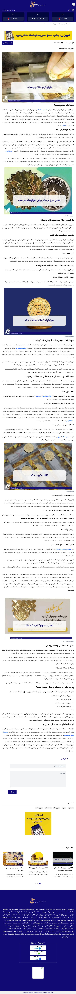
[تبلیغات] (38, 823)
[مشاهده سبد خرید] (69, 10)
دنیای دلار (48, 808)
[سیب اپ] (38, 958)
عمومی (71, 808)
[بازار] (38, 953)
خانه (71, 24)
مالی (64, 808)
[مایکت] (38, 947)
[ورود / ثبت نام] (73, 10)
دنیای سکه (61, 24)
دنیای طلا (56, 808)
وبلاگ (67, 24)
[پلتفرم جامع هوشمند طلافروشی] (38, 35)
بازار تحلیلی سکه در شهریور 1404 (38, 868)
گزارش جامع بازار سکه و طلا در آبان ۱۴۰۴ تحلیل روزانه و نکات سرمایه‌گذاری (63, 870)
